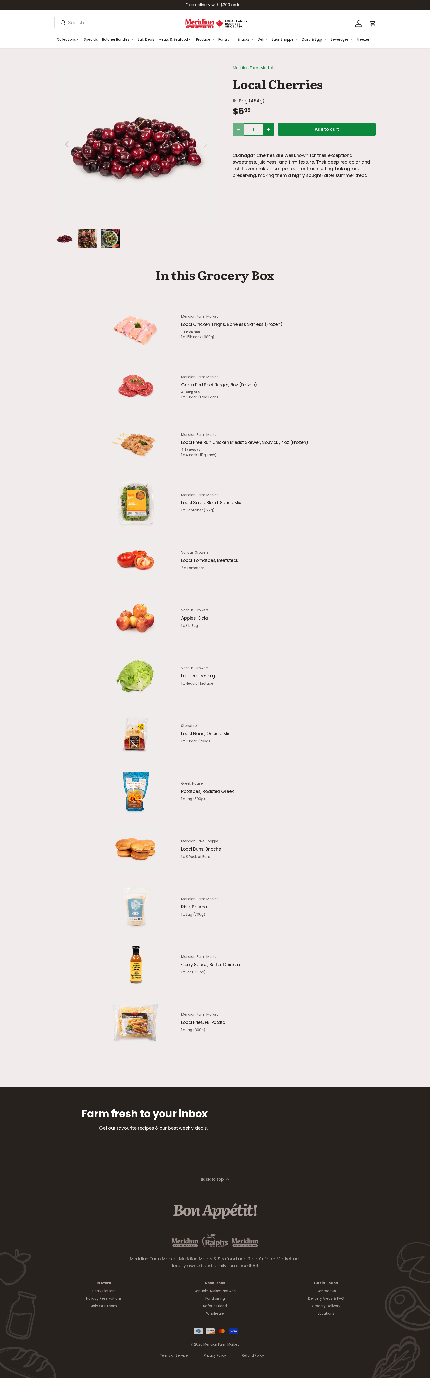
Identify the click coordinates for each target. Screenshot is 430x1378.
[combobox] (108, 22)
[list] (135, 144)
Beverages (339, 39)
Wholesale (215, 1313)
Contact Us (326, 1290)
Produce (203, 39)
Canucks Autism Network (215, 1290)
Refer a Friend (215, 1305)
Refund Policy (253, 1355)
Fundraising (215, 1298)
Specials (91, 39)
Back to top (213, 1179)
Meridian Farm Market (253, 68)
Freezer (363, 39)
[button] (372, 23)
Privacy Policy (215, 1355)
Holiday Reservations (104, 1298)
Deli (261, 39)
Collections (66, 39)
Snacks (243, 39)
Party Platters (103, 1290)
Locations (326, 1313)
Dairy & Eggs (312, 39)
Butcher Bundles (115, 39)
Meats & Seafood (173, 39)
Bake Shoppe (283, 39)
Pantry (223, 39)
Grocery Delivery (326, 1305)
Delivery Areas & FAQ (326, 1298)
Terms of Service (174, 1355)
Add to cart (327, 129)
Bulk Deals (146, 39)
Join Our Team (104, 1305)
